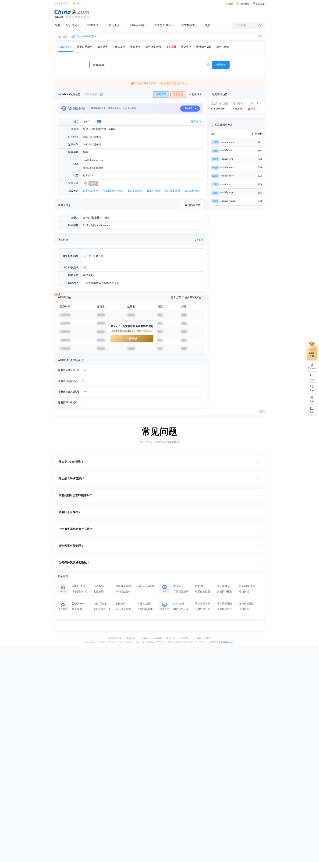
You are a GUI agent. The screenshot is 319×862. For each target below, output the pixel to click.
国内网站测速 (224, 603)
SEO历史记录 (202, 609)
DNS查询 (98, 586)
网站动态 (170, 638)
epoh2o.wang (227, 201)
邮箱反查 (102, 47)
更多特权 (146, 331)
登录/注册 (260, 4)
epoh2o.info (227, 175)
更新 (200, 240)
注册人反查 (119, 47)
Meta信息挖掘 (123, 609)
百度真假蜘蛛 (181, 591)
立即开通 (132, 338)
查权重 (194, 121)
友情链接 (157, 638)
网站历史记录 (181, 609)
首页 (57, 25)
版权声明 (184, 638)
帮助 (208, 638)
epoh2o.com (227, 142)
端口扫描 (244, 591)
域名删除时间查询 (113, 191)
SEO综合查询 (192, 191)
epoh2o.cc (226, 184)
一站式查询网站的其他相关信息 (101, 283)
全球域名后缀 (204, 47)
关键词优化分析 (102, 609)
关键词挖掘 (99, 603)
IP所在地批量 (202, 591)
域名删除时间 (79, 591)
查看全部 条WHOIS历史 (186, 297)
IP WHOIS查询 (247, 586)
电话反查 (135, 47)
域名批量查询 (153, 47)
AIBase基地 (137, 25)
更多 (208, 25)
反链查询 (120, 603)
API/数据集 (188, 25)
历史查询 (186, 47)
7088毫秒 (88, 275)
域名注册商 (222, 47)
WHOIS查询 (89, 36)
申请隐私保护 (193, 205)
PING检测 (178, 603)
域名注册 (171, 47)
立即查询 (221, 64)
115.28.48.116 (93, 256)
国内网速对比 (224, 609)
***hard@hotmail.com (95, 225)
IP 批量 (199, 586)
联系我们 (130, 638)
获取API (161, 94)
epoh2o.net (226, 150)
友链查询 (98, 591)
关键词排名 (78, 603)
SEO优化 (71, 25)
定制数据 (178, 94)
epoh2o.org (226, 159)
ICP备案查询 (135, 191)
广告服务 (144, 638)
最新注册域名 (84, 47)
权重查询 (93, 25)
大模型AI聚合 (162, 25)
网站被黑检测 (202, 603)
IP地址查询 (153, 191)
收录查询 (77, 609)
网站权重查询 (172, 191)
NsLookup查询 (145, 586)
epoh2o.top (226, 192)
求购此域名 (195, 94)
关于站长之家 (115, 638)
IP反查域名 (223, 586)
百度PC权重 (144, 603)
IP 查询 (177, 586)
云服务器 (225, 642)
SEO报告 (244, 609)
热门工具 (114, 25)
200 (85, 267)
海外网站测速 (246, 603)
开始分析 (188, 109)
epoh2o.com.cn (228, 167)
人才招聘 (197, 638)
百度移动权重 (145, 609)
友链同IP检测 (224, 591)
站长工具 (75, 36)
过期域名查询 (90, 191)
